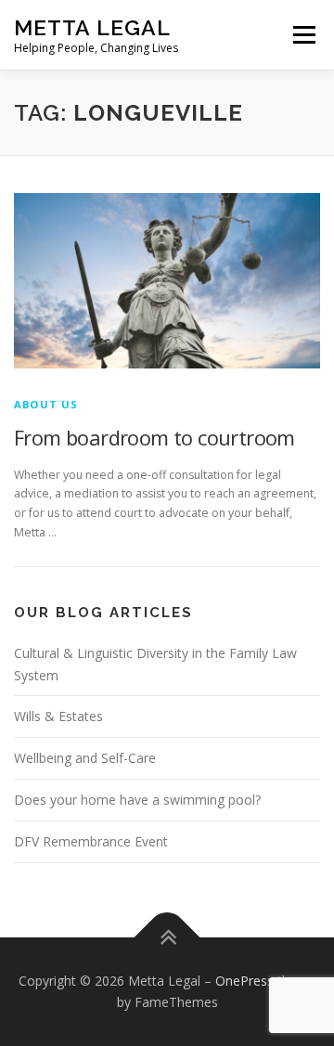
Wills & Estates (58, 716)
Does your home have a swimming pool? (137, 799)
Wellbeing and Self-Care (85, 758)
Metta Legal (92, 27)
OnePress (244, 980)
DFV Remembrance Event (91, 841)
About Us (46, 404)
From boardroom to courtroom (154, 437)
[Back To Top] (167, 937)
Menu (303, 35)
